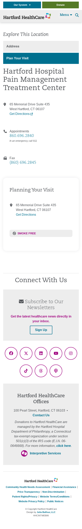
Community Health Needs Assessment (28, 487)
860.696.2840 (22, 136)
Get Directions (20, 113)
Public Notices (55, 501)
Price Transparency (29, 492)
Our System (21, 5)
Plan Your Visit (17, 58)
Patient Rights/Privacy (24, 496)
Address (12, 46)
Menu (65, 15)
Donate (61, 5)
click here (63, 445)
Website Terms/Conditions (55, 496)
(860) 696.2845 (23, 163)
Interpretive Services (45, 453)
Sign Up (41, 330)
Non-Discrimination (53, 492)
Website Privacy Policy (32, 501)
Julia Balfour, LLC (46, 512)
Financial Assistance (64, 487)
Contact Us (41, 415)
